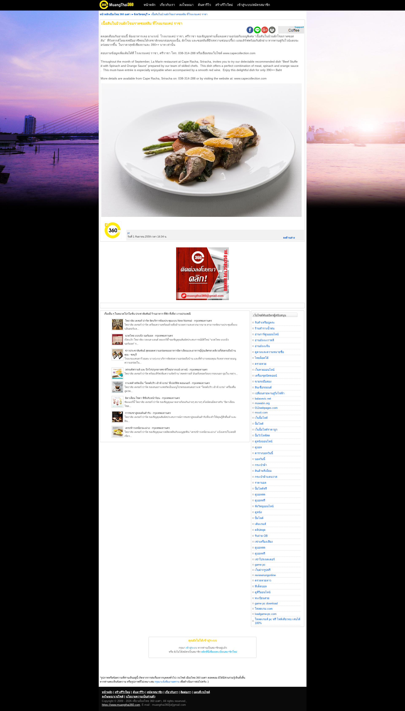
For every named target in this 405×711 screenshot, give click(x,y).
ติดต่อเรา (186, 692)
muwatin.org (262, 403)
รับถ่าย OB (261, 535)
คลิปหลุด (260, 529)
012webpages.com (266, 407)
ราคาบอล (260, 482)
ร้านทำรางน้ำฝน (264, 328)
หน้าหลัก (149, 5)
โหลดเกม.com (264, 608)
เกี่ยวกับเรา (167, 5)
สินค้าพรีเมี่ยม (263, 470)
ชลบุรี (134, 354)
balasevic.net (263, 398)
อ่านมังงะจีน (262, 346)
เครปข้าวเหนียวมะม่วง (137, 428)
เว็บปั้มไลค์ (261, 417)
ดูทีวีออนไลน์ (262, 592)
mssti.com (261, 412)
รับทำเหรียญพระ (265, 322)
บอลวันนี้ (260, 459)
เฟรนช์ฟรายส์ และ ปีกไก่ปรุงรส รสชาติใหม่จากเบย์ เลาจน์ (156, 369)
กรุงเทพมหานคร (203, 320)
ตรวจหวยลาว (263, 580)
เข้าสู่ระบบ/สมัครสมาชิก (253, 5)
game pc (260, 564)
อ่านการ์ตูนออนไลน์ (267, 334)
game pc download (266, 603)
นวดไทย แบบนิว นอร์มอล (139, 335)
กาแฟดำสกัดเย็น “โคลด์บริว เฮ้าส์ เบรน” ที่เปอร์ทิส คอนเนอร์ (157, 383)
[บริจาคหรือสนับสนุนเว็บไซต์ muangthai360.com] (291, 32)
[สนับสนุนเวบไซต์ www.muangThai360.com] (202, 299)
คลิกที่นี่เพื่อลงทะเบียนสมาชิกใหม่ (219, 651)
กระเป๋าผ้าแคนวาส (266, 476)
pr (128, 233)
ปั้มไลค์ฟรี (261, 488)
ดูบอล (258, 447)
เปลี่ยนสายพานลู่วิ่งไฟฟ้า (269, 393)
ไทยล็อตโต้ (262, 358)
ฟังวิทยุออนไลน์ (264, 506)
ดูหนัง (258, 512)
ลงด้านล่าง (289, 237)
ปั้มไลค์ (259, 423)
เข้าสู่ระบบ (191, 647)
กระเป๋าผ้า (261, 465)
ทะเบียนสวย (262, 598)
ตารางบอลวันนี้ (264, 453)
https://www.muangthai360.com (121, 704)
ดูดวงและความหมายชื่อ (269, 352)
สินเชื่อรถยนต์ (263, 387)
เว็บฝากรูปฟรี (262, 569)
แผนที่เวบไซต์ (202, 692)
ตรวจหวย (260, 363)
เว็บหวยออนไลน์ (264, 369)
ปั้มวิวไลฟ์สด (262, 435)
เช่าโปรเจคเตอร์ (265, 559)
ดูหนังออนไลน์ (263, 441)
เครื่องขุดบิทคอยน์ (266, 375)
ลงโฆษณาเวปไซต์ (112, 696)
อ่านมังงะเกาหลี (264, 340)
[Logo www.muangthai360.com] (120, 8)
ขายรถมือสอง (263, 381)
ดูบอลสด (260, 494)
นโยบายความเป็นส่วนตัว (140, 696)
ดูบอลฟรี (260, 500)
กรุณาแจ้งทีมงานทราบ (167, 681)
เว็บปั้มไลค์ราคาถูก (266, 429)
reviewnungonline (265, 575)
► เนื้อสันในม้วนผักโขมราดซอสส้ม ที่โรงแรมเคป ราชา (178, 14)
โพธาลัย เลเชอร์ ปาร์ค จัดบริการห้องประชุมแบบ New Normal (159, 320)
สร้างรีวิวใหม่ (224, 5)
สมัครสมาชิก (155, 692)
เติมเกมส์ (260, 524)
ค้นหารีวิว (204, 5)
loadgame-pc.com (266, 614)
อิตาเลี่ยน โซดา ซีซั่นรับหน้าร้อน (142, 398)
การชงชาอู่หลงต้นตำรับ (138, 413)
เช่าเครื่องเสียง (264, 541)
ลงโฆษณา (186, 5)
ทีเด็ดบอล (261, 586)
